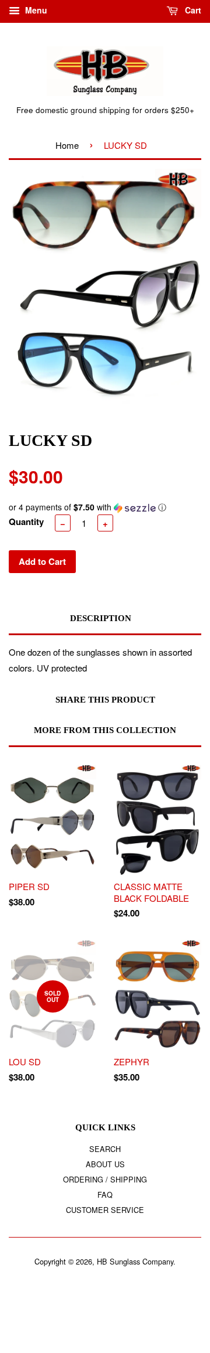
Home (67, 145)
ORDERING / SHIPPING (105, 1179)
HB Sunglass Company (135, 1261)
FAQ (105, 1194)
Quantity (26, 521)
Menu (35, 10)
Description (100, 618)
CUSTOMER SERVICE (105, 1209)
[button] (105, 507)
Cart (192, 10)
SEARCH (105, 1148)
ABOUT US (105, 1164)
